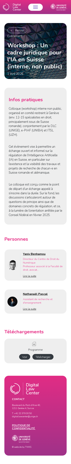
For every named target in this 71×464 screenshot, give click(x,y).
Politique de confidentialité (24, 427)
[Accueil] (12, 7)
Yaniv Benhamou (34, 254)
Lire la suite (29, 276)
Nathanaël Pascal (35, 294)
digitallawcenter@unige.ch (25, 416)
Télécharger (43, 357)
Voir (24, 357)
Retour (19, 31)
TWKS (28, 447)
